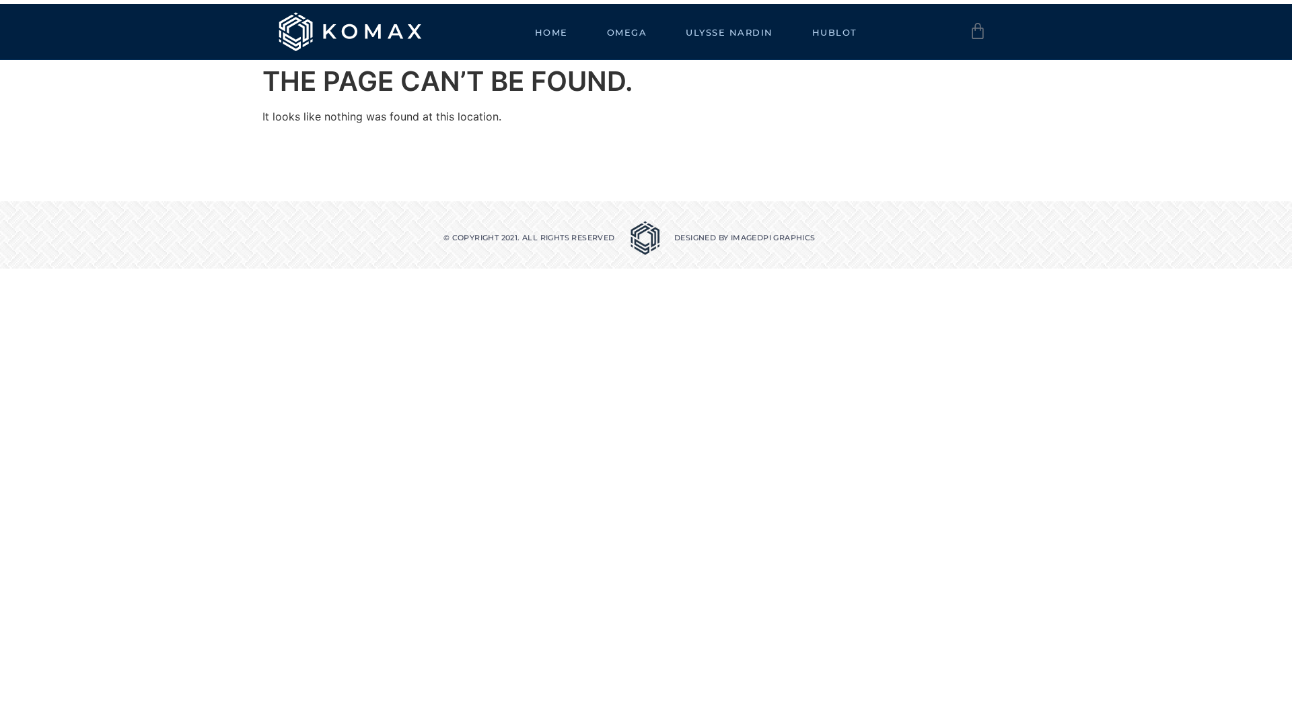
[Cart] (978, 31)
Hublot (834, 32)
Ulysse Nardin (729, 32)
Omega (627, 32)
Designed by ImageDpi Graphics (745, 237)
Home (551, 32)
